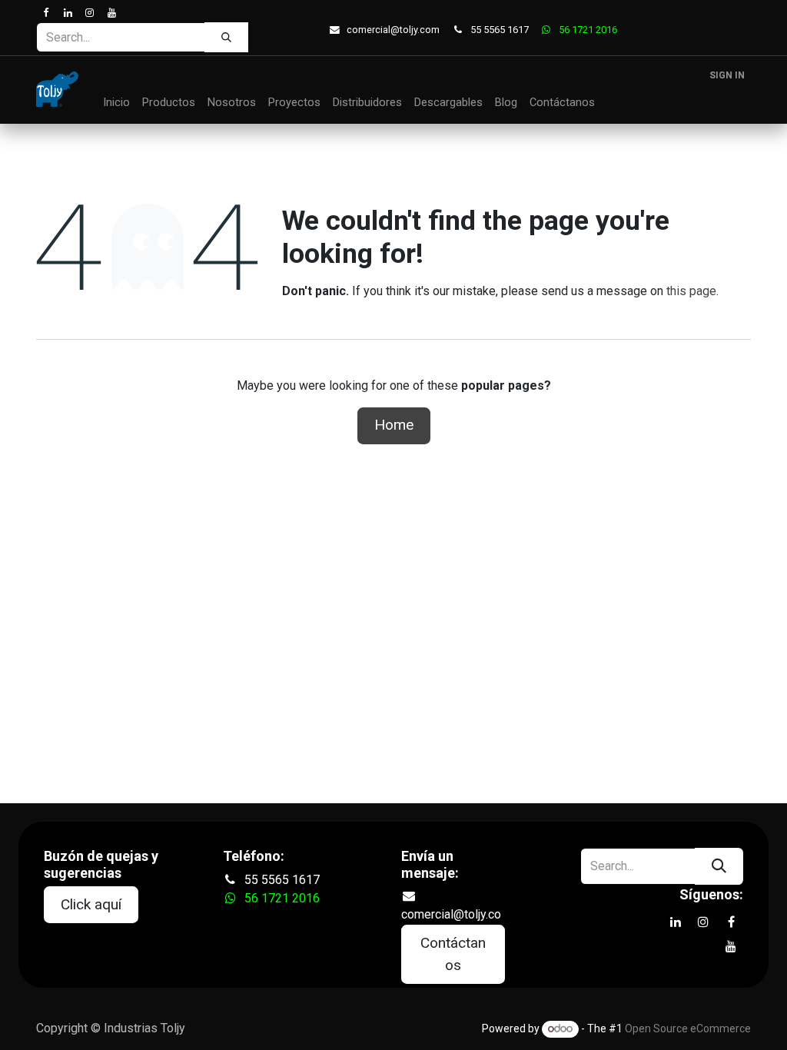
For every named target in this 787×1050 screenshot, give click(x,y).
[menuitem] (116, 103)
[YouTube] (111, 12)
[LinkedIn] (67, 12)
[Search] (226, 37)
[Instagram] (89, 12)
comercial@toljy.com (393, 29)
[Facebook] (45, 12)
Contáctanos (453, 954)
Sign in (727, 75)
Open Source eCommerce (688, 1028)
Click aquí (91, 904)
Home (393, 425)
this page (691, 291)
